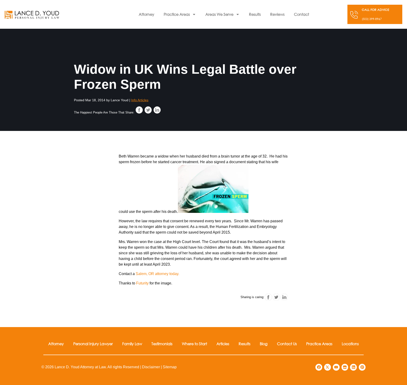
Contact (301, 14)
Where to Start (194, 343)
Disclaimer (151, 367)
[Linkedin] (353, 367)
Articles (222, 343)
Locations (350, 343)
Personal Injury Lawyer (93, 343)
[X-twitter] (327, 367)
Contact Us (287, 343)
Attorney (146, 14)
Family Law (132, 343)
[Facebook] (318, 367)
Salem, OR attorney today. (157, 274)
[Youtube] (336, 367)
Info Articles (139, 100)
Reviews (277, 14)
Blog (264, 343)
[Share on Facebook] (139, 109)
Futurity (142, 283)
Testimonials (161, 343)
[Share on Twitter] (148, 109)
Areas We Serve (219, 14)
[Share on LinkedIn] (157, 109)
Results (255, 14)
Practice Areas (177, 14)
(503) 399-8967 (372, 19)
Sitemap (170, 367)
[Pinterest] (362, 367)
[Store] (345, 367)
